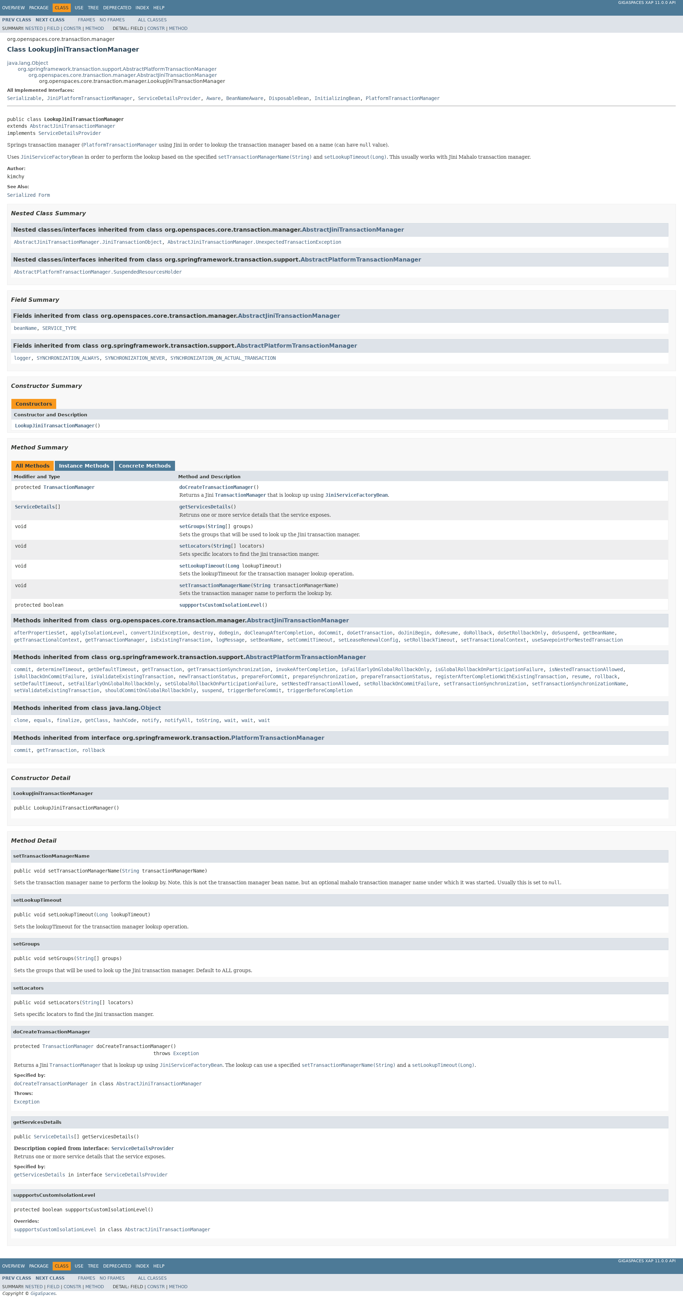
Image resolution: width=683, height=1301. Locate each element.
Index (142, 7)
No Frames (112, 19)
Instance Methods (84, 466)
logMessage (230, 640)
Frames (86, 19)
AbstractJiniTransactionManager (72, 126)
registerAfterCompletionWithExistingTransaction (500, 676)
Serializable (24, 98)
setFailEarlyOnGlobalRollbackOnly (113, 683)
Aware (213, 98)
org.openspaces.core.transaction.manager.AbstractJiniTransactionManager (122, 75)
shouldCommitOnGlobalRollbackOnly (150, 690)
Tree (93, 7)
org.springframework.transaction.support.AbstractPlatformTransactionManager (117, 69)
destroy (203, 633)
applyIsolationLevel (98, 633)
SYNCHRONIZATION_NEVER (135, 358)
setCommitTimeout (310, 640)
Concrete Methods (145, 466)
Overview (13, 7)
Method (94, 28)
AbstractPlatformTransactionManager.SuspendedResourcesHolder (98, 272)
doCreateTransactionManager (216, 487)
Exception (186, 1053)
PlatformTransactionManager (403, 98)
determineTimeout (59, 669)
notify (150, 720)
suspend (212, 690)
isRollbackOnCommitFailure (49, 676)
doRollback (478, 633)
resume (580, 676)
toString (207, 720)
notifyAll (177, 720)
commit (22, 669)
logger (22, 358)
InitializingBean (337, 98)
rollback (605, 676)
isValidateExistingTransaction (132, 676)
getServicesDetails (205, 507)
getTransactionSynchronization (228, 669)
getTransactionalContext (46, 640)
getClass (96, 720)
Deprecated (117, 7)
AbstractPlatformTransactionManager (361, 259)
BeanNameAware (244, 98)
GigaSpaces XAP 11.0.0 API (647, 2)
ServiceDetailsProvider (169, 98)
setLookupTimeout (202, 566)
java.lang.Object (27, 63)
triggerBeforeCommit (254, 690)
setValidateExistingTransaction (56, 690)
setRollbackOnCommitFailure (401, 683)
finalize (68, 720)
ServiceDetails (35, 507)
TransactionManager (69, 487)
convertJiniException (159, 633)
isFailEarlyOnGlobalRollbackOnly (385, 669)
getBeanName (598, 633)
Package (39, 7)
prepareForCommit (264, 676)
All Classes (152, 19)
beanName (25, 328)
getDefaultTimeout (112, 669)
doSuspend (564, 633)
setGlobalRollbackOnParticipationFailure (220, 683)
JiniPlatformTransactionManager (89, 98)
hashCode (124, 720)
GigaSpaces (43, 1293)
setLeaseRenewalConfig (368, 640)
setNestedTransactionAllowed (319, 683)
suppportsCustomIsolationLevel (220, 605)
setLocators (195, 546)
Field (53, 28)
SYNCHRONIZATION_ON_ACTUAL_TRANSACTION (223, 358)
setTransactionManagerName (214, 585)
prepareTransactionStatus (395, 676)
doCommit (329, 633)
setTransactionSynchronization (485, 683)
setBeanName (265, 640)
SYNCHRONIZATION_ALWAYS (68, 358)
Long (233, 566)
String (216, 526)
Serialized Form (28, 195)
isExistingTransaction (180, 640)
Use (79, 7)
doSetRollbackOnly (522, 633)
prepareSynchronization (324, 676)
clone (21, 720)
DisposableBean (289, 98)
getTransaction (162, 669)
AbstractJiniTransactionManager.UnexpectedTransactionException (254, 242)
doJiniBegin (413, 633)
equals (42, 720)
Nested (34, 28)
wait (230, 720)
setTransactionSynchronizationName (579, 683)
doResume (446, 633)
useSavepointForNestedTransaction (577, 640)
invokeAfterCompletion (305, 669)
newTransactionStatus (207, 676)
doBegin (229, 633)
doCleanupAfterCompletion (278, 633)
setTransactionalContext (493, 640)
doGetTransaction (369, 633)
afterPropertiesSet (39, 633)
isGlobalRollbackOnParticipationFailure (489, 669)
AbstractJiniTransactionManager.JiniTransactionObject (88, 242)
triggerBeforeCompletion (320, 690)
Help (158, 7)
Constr (72, 28)
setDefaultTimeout (38, 683)
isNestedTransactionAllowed (586, 669)
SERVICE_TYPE (59, 328)
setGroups (192, 526)
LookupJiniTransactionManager (55, 425)
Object (151, 708)
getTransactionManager (115, 640)
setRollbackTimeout (429, 640)
